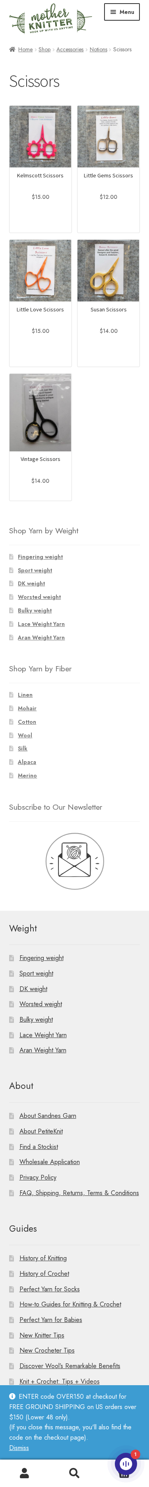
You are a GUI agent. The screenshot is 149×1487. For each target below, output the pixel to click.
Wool (25, 735)
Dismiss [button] (19, 1447)
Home (25, 49)
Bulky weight (35, 610)
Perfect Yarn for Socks (49, 1289)
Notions (98, 49)
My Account (25, 1473)
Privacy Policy (37, 1177)
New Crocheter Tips (47, 1350)
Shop (44, 49)
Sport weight (35, 570)
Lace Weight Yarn (41, 624)
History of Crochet (44, 1273)
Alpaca (27, 762)
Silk (22, 748)
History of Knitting (43, 1258)
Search (74, 1473)
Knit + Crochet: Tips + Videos (59, 1381)
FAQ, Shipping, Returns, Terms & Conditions (79, 1192)
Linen (25, 695)
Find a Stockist (38, 1146)
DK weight (31, 583)
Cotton (27, 722)
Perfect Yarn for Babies (50, 1319)
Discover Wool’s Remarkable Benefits (69, 1365)
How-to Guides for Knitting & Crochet (70, 1304)
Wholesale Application (49, 1161)
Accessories (69, 49)
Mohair (27, 708)
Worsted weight (39, 597)
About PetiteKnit (41, 1131)
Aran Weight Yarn (41, 637)
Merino (27, 775)
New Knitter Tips (41, 1335)
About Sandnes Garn (47, 1115)
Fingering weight (40, 557)
